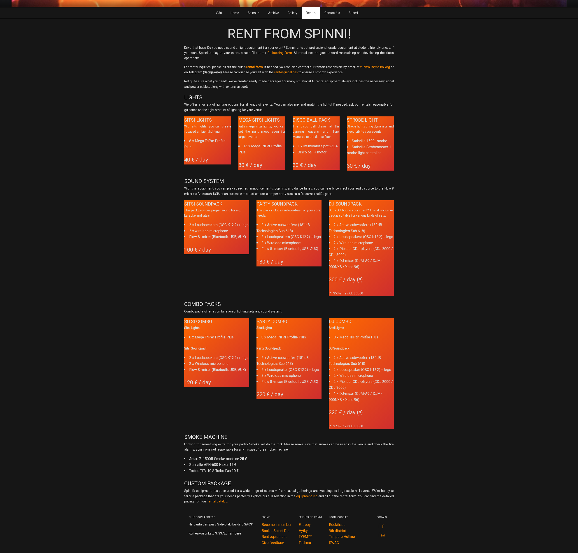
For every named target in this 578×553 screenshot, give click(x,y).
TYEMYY (305, 536)
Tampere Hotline (342, 536)
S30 (219, 13)
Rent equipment (274, 536)
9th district (337, 531)
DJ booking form (280, 53)
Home (235, 13)
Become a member (276, 525)
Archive (273, 13)
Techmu (305, 543)
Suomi (353, 13)
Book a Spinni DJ (275, 531)
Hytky (303, 531)
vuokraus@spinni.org (375, 67)
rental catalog (217, 501)
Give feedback (273, 543)
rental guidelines (286, 72)
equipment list (306, 496)
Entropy (305, 525)
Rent (309, 13)
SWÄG (334, 543)
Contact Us (332, 13)
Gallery (292, 13)
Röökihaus (337, 525)
